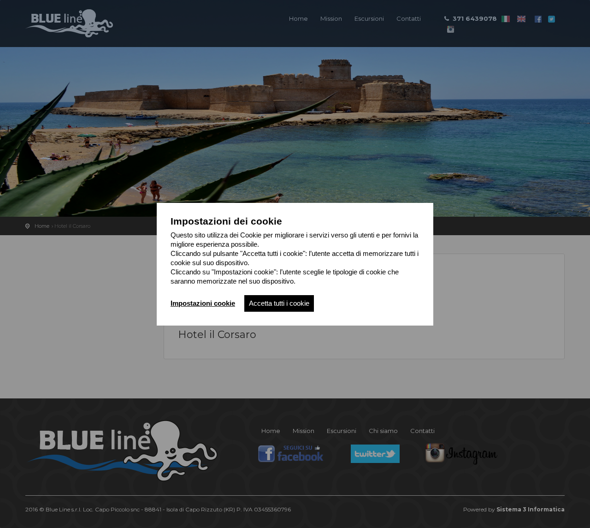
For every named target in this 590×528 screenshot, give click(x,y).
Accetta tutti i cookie (279, 303)
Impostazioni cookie (203, 303)
